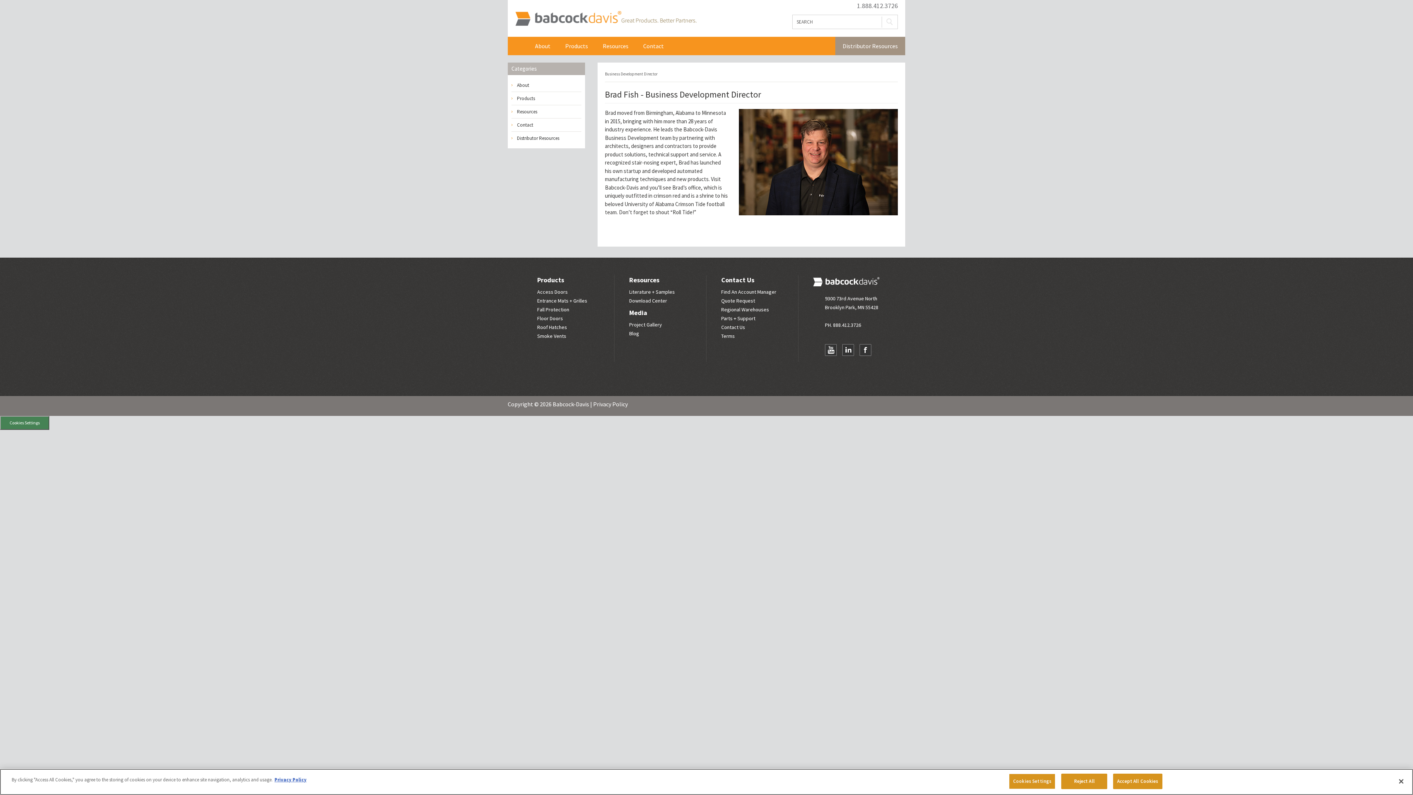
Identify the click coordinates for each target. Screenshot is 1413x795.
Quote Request (738, 300)
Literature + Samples (652, 292)
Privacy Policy (610, 404)
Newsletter (831, 364)
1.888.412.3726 (877, 6)
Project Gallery (645, 324)
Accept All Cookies (1137, 781)
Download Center (648, 300)
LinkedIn (848, 350)
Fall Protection (553, 309)
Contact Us (737, 280)
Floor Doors (550, 318)
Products (576, 46)
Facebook (865, 350)
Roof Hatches (552, 327)
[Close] (1401, 781)
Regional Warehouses (745, 309)
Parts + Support (738, 318)
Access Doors (552, 292)
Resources (615, 46)
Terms (728, 336)
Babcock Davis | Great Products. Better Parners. (606, 18)
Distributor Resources (870, 46)
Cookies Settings (25, 422)
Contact (653, 46)
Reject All (1084, 781)
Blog (634, 333)
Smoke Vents (551, 336)
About (542, 46)
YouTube (831, 350)
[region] (706, 782)
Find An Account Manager (748, 292)
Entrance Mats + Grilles (562, 300)
